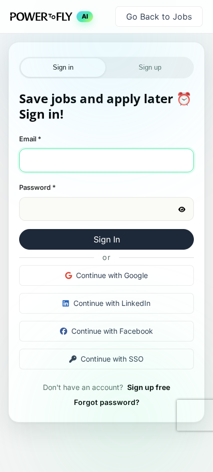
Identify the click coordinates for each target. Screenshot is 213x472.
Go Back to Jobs (159, 16)
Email (30, 139)
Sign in (63, 67)
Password (37, 187)
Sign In (107, 239)
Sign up (150, 67)
